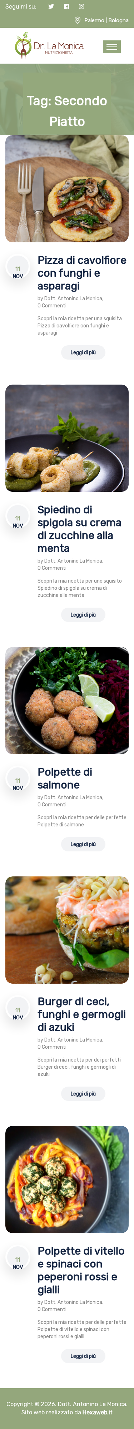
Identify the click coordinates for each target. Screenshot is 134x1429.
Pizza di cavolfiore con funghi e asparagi (82, 273)
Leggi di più (83, 353)
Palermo (94, 20)
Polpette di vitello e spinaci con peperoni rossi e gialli (81, 1270)
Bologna (118, 20)
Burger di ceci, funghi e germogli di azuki (82, 1014)
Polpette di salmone (65, 778)
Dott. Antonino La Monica (73, 299)
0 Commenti (52, 306)
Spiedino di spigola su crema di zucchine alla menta (79, 529)
